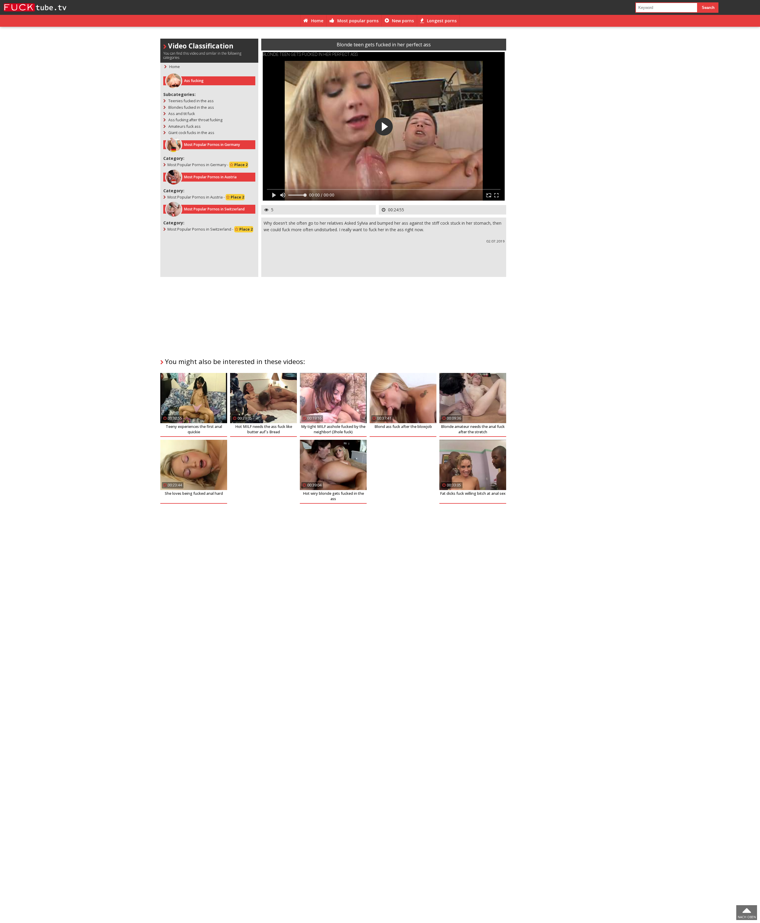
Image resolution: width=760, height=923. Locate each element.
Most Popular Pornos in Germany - (207, 164)
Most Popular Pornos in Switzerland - (210, 229)
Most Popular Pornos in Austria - (205, 197)
